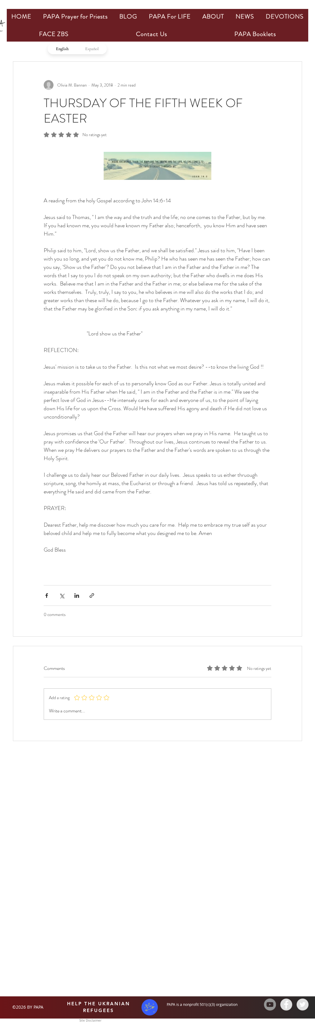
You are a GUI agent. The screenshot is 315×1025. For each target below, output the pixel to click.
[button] (75, 16)
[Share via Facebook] (47, 595)
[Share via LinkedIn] (77, 595)
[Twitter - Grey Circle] (303, 1005)
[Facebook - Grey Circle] (286, 1005)
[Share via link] (92, 595)
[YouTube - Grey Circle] (270, 1005)
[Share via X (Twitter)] (62, 595)
